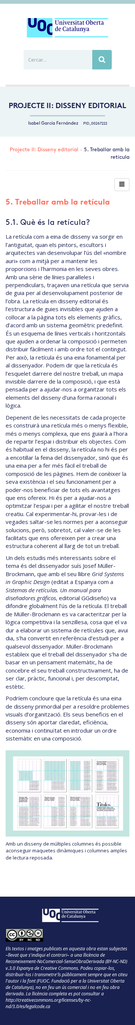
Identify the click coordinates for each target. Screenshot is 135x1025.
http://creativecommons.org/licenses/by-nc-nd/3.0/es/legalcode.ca (48, 1003)
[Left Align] (121, 184)
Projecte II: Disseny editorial (67, 106)
